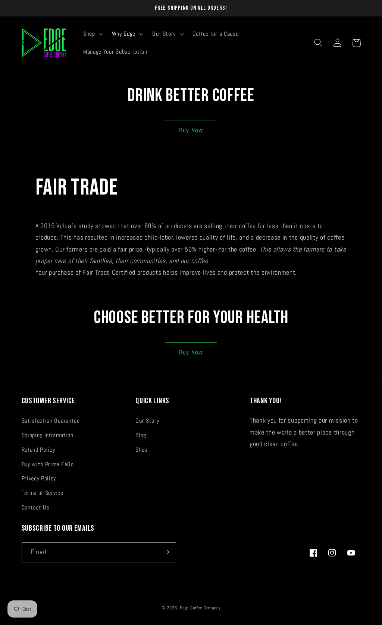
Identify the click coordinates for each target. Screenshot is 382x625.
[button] (92, 34)
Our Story (147, 420)
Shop (141, 450)
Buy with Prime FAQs (48, 464)
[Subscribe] (166, 552)
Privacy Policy (39, 478)
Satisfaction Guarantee (51, 420)
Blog (140, 435)
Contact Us (36, 507)
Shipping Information (47, 435)
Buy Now (191, 130)
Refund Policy (38, 450)
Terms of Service (42, 493)
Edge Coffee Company (200, 607)
